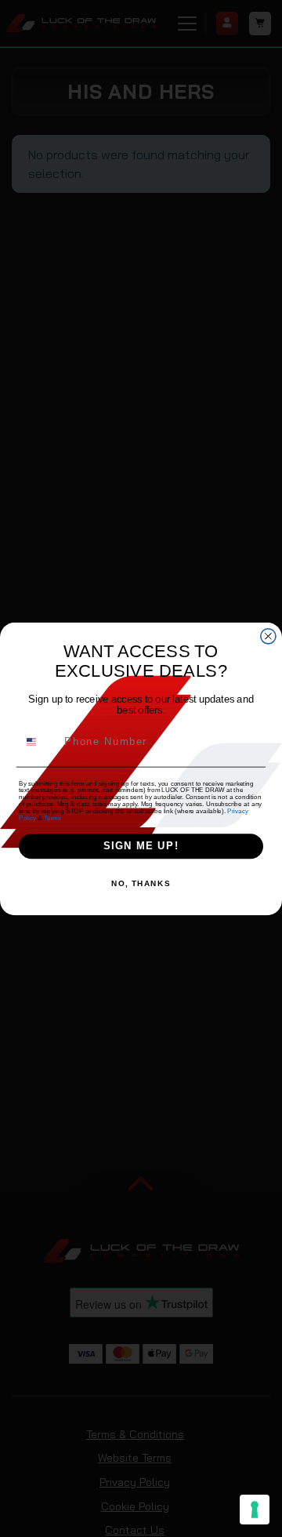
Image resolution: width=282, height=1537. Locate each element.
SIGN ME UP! (141, 846)
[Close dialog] (268, 635)
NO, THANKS (141, 883)
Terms (52, 817)
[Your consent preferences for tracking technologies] (254, 1509)
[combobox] (39, 741)
